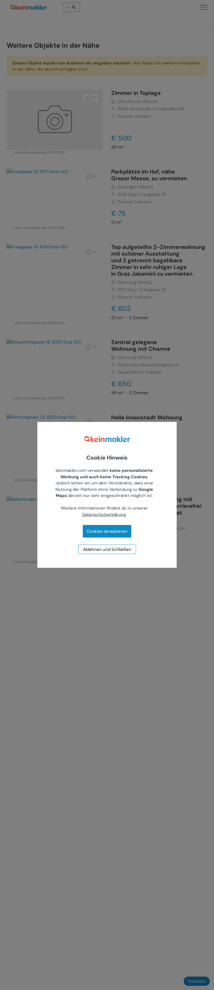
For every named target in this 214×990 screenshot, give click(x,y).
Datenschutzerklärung (104, 514)
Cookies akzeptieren (107, 531)
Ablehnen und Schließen (107, 549)
